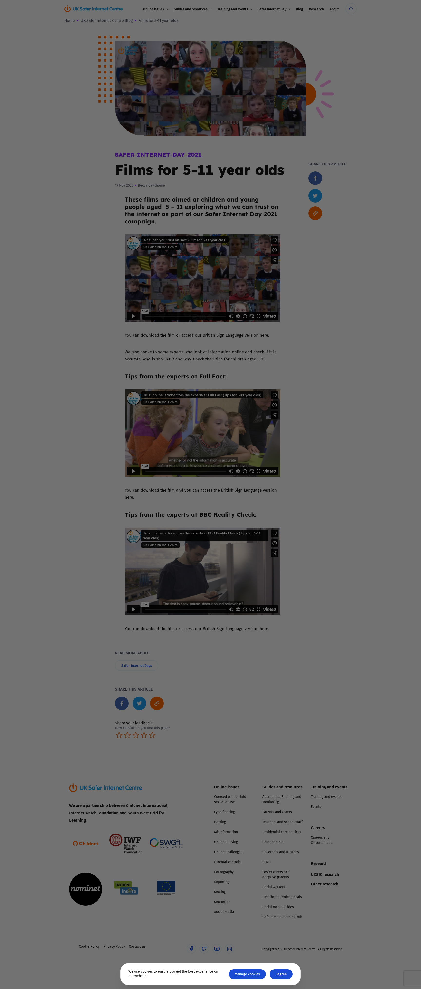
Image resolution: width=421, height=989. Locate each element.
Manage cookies (247, 974)
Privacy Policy (160, 549)
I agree (281, 974)
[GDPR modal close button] (269, 434)
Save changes (255, 553)
